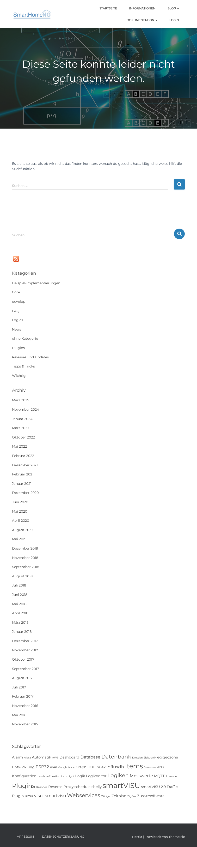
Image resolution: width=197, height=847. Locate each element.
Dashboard (69, 757)
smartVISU (121, 785)
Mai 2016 (19, 715)
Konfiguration (24, 776)
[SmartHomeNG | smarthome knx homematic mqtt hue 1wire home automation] (32, 14)
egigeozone (167, 757)
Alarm (17, 757)
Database (90, 756)
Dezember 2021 (25, 465)
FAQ (15, 311)
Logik (80, 776)
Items (134, 766)
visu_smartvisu (50, 795)
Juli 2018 (19, 585)
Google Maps (66, 767)
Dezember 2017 (25, 641)
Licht (64, 776)
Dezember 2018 (25, 548)
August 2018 (22, 576)
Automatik (41, 757)
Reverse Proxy (61, 787)
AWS (55, 757)
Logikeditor (96, 776)
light (71, 776)
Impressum (25, 836)
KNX (161, 767)
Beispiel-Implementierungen (36, 283)
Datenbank (116, 756)
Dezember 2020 (25, 493)
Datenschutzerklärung (63, 836)
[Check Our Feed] (16, 258)
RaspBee (41, 787)
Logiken (118, 775)
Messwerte (141, 775)
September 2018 (25, 567)
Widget (106, 796)
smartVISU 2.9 (153, 787)
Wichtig (19, 375)
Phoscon (171, 776)
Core (16, 292)
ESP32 (42, 766)
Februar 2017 (22, 696)
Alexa (27, 757)
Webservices (83, 795)
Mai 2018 (19, 604)
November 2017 (25, 650)
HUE (91, 767)
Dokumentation (141, 20)
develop (18, 301)
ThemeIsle (177, 837)
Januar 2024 (22, 419)
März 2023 (20, 428)
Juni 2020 (20, 502)
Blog (172, 8)
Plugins (18, 348)
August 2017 (22, 678)
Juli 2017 (19, 687)
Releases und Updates (30, 357)
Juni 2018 (19, 594)
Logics (17, 320)
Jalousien (150, 767)
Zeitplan (118, 796)
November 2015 (25, 724)
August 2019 (22, 530)
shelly (97, 787)
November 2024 (25, 409)
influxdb (115, 766)
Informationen (142, 8)
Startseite (108, 8)
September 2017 (25, 669)
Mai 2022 (19, 446)
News (16, 329)
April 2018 (20, 613)
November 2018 (25, 558)
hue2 (101, 767)
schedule (82, 787)
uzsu (29, 796)
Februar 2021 (22, 474)
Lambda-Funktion (48, 776)
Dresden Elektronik (144, 757)
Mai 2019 (19, 539)
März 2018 (20, 622)
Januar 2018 (22, 631)
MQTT (159, 776)
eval (53, 767)
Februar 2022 (23, 456)
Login (174, 20)
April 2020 (20, 520)
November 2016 (25, 706)
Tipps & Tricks (23, 366)
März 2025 (20, 400)
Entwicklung (23, 767)
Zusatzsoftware (151, 796)
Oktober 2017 (23, 659)
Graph (81, 767)
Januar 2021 (21, 483)
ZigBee (131, 796)
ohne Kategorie (25, 338)
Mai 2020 (19, 511)
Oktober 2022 (23, 437)
